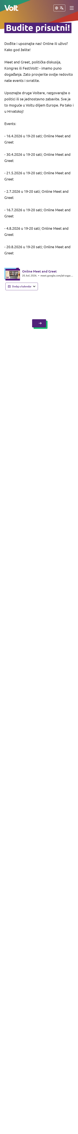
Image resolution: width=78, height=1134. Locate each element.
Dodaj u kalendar (22, 286)
